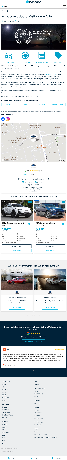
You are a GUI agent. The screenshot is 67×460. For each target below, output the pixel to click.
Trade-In (42, 104)
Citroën (4, 395)
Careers (37, 415)
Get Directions (28, 182)
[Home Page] (33, 2)
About (36, 410)
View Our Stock (8, 62)
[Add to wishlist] (29, 224)
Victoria (4, 418)
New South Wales (7, 415)
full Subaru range (51, 74)
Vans (3, 438)
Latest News (38, 418)
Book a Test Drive (25, 62)
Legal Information (40, 434)
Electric (4, 427)
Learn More (16, 307)
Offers (36, 384)
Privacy (36, 432)
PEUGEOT (5, 389)
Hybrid (4, 435)
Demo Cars (5, 410)
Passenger (5, 432)
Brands (4, 384)
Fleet (3, 443)
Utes (3, 440)
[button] (33, 357)
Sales (25, 175)
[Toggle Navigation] (64, 6)
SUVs (3, 430)
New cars (5, 407)
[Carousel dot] (31, 370)
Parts (25, 104)
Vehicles (4, 424)
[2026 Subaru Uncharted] (17, 210)
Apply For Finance (58, 104)
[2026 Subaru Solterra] (50, 210)
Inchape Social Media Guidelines (45, 437)
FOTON (4, 400)
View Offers (58, 62)
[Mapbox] (6, 160)
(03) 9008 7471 (41, 182)
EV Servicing (38, 394)
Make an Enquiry (42, 62)
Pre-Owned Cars (7, 412)
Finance (37, 403)
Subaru (4, 387)
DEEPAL (4, 392)
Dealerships (38, 425)
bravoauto (5, 397)
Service (9, 104)
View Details (16, 250)
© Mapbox (62, 160)
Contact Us (38, 413)
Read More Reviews (33, 342)
